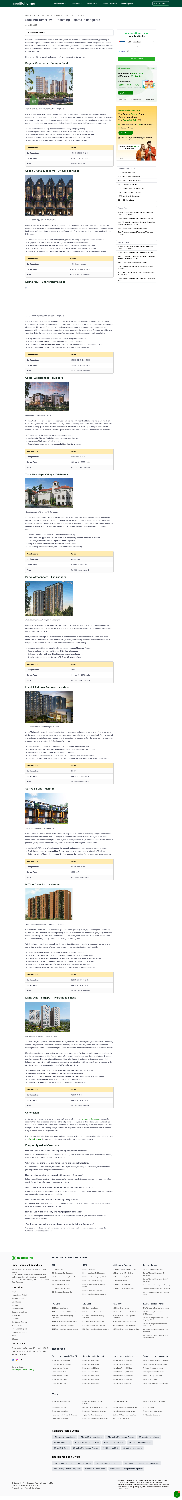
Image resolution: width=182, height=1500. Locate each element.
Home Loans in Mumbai (60, 1368)
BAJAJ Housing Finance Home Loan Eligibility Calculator (155, 1319)
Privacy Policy (17, 1488)
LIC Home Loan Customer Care (123, 1288)
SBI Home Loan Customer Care (62, 1292)
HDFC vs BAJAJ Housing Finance (120, 1437)
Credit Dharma (35, 1139)
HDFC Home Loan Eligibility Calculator (95, 1277)
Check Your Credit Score (60, 1411)
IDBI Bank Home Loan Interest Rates (64, 1321)
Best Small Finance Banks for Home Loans (142, 1463)
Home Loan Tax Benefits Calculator (125, 1407)
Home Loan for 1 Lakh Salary (122, 1383)
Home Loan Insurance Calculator (124, 1411)
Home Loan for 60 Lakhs (91, 1375)
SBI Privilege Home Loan (60, 1284)
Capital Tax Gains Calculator (92, 1415)
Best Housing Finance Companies (67, 1469)
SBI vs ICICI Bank (61, 1448)
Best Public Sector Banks (95, 1469)
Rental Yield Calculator (60, 1419)
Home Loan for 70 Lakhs (91, 1383)
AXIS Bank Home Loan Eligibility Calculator (124, 1317)
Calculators (75, 4)
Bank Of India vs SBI (62, 1443)
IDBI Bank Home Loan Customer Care (65, 1329)
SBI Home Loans (57, 1269)
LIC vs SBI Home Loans (132, 1448)
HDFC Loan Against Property (92, 1281)
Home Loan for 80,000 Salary (123, 1375)
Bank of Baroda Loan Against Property (156, 1285)
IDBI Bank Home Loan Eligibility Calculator (62, 1317)
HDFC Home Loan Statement (92, 1290)
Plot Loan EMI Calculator (151, 1415)
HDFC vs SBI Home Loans (64, 1437)
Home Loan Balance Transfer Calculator (92, 1402)
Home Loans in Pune (59, 1383)
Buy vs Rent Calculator (60, 1407)
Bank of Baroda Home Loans (153, 1269)
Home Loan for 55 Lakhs (90, 1372)
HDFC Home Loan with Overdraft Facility (93, 1285)
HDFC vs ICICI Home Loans (91, 1437)
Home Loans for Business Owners (155, 1364)
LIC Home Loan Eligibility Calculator (125, 1277)
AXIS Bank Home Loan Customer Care (126, 1329)
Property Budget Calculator (152, 1411)
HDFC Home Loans (89, 1269)
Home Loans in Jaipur (59, 1379)
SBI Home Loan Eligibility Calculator (64, 1277)
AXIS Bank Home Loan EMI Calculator (126, 1312)
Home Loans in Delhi (59, 1372)
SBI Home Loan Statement (61, 1288)
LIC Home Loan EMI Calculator (123, 1273)
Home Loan (35, 15)
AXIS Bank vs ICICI (110, 1448)
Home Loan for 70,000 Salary (123, 1372)
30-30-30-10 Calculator (121, 1419)
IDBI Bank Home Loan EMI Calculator (64, 1312)
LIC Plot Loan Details (120, 1281)
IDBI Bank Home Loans (60, 1308)
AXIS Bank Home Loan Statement (124, 1325)
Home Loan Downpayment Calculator (95, 1419)
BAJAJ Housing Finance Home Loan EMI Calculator (155, 1313)
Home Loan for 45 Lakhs (90, 1364)
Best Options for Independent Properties (126, 1469)
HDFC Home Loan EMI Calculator (93, 1273)
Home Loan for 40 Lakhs (91, 1360)
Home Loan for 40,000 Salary (123, 1360)
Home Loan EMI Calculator (61, 1401)
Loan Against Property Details (153, 1372)
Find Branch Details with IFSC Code (94, 1407)
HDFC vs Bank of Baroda (114, 1443)
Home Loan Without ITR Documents (155, 1383)
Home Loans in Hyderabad (61, 1364)
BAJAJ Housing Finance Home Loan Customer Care (155, 1336)
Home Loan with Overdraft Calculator (65, 1415)
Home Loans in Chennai (60, 1375)
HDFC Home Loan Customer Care (94, 1294)
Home (27, 15)
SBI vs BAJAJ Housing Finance (85, 1448)
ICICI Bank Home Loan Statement (93, 1325)
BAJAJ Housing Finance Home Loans (156, 1308)
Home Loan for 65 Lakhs (90, 1379)
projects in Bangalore (90, 1119)
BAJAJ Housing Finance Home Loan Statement (155, 1331)
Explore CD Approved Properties (124, 1415)
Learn (43, 15)
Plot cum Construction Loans (153, 1368)
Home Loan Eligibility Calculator (154, 1401)
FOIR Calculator (148, 1407)
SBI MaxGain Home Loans (61, 1281)
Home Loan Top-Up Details (152, 1375)
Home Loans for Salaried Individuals (155, 1360)
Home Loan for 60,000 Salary (123, 1368)
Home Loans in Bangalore (61, 1360)
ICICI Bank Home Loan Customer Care (95, 1329)
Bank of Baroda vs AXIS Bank (87, 1443)
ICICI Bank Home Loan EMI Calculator (95, 1312)
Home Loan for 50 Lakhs (90, 1368)
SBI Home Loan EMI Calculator (62, 1273)
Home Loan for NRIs (150, 1379)
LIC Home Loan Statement (122, 1284)
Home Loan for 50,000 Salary (123, 1364)
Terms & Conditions (32, 1488)
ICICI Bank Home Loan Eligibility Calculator (93, 1317)
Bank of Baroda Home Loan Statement (156, 1289)
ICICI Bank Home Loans (90, 1308)
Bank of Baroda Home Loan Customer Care (156, 1293)
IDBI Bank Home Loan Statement (63, 1325)
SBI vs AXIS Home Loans (149, 1437)
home (50, 117)
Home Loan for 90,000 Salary (123, 1379)
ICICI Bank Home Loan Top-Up (93, 1321)
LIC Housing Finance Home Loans (124, 1269)
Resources (91, 4)
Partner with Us (108, 4)
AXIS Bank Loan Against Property (124, 1321)
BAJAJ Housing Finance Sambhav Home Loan (155, 1325)
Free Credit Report (160, 3)
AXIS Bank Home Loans (121, 1308)
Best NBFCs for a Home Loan (108, 1463)
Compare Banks (136, 59)
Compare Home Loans (120, 1401)
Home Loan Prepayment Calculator (94, 1411)
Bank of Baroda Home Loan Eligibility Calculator (156, 1280)
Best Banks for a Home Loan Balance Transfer (72, 1463)
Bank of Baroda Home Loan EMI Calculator (154, 1274)
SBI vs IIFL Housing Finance (140, 1443)
